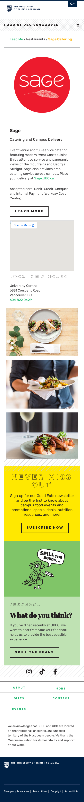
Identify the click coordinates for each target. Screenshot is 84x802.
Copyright (56, 791)
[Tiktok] (42, 671)
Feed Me (16, 39)
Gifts (19, 698)
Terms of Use (40, 791)
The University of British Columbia (31, 8)
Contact (61, 698)
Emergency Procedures (16, 791)
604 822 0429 (21, 300)
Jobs (61, 689)
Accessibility (71, 791)
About (19, 688)
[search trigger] (72, 5)
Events (19, 709)
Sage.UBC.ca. (44, 178)
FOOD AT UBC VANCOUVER (31, 25)
